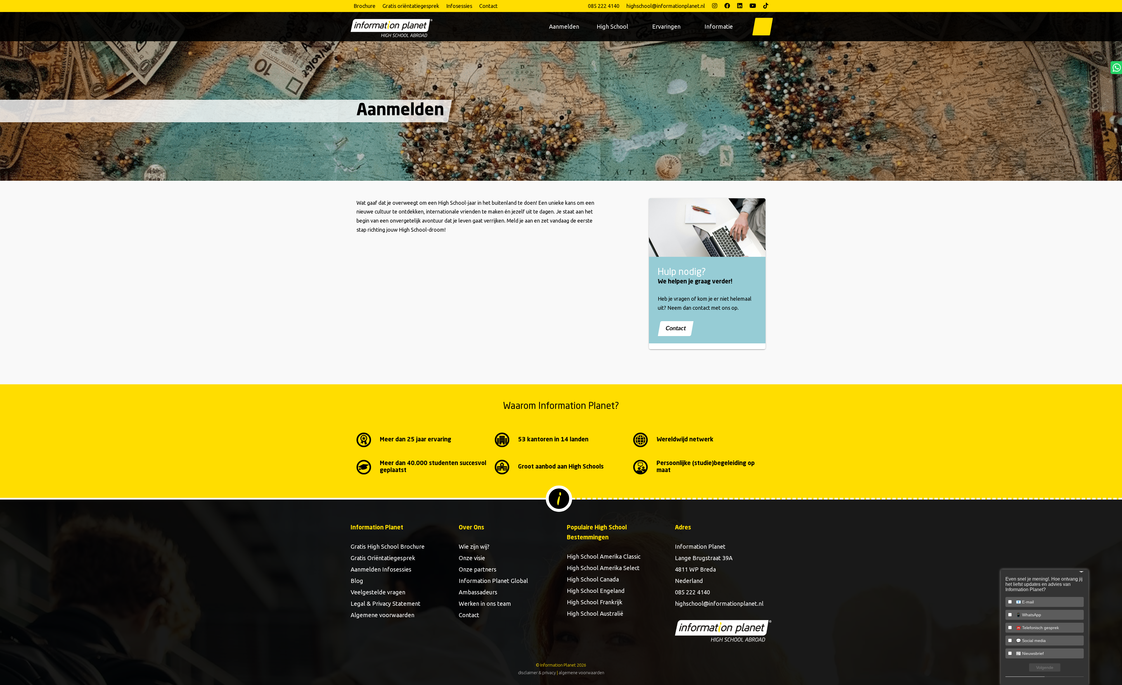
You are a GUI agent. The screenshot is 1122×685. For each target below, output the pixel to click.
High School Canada (593, 579)
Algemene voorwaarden (382, 615)
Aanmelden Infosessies (381, 569)
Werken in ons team (485, 603)
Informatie (718, 26)
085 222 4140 (603, 6)
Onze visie (472, 558)
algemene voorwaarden (581, 672)
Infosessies (459, 6)
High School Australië (595, 613)
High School (612, 26)
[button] (762, 26)
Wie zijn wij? (474, 546)
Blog (357, 580)
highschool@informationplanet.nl (665, 6)
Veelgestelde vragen (378, 592)
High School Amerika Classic (603, 556)
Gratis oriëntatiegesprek (410, 6)
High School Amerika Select (603, 567)
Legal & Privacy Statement (385, 603)
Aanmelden (564, 26)
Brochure (364, 6)
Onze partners (477, 569)
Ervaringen (666, 26)
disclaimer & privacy (537, 672)
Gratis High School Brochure (388, 546)
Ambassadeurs (478, 592)
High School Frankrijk (594, 602)
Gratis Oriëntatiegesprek (383, 558)
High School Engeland (596, 590)
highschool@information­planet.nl (719, 603)
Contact (488, 6)
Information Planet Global (493, 580)
